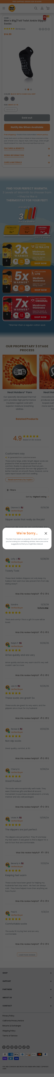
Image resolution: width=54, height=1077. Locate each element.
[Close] (46, 533)
